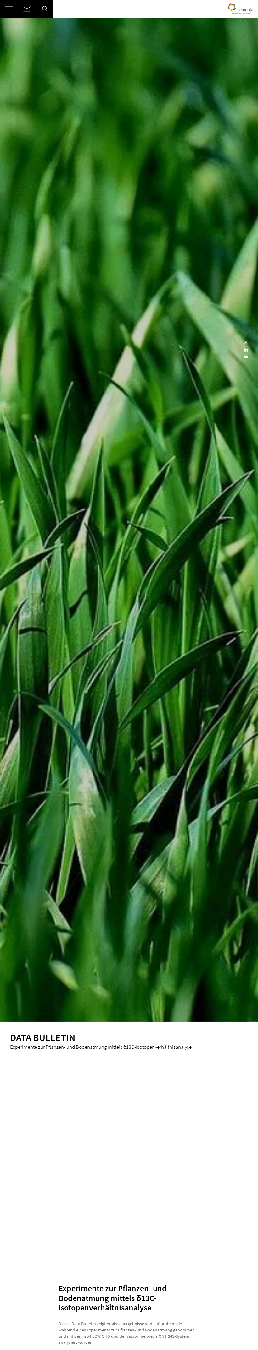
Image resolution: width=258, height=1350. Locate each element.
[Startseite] (241, 9)
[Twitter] (246, 342)
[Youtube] (246, 357)
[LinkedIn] (246, 350)
